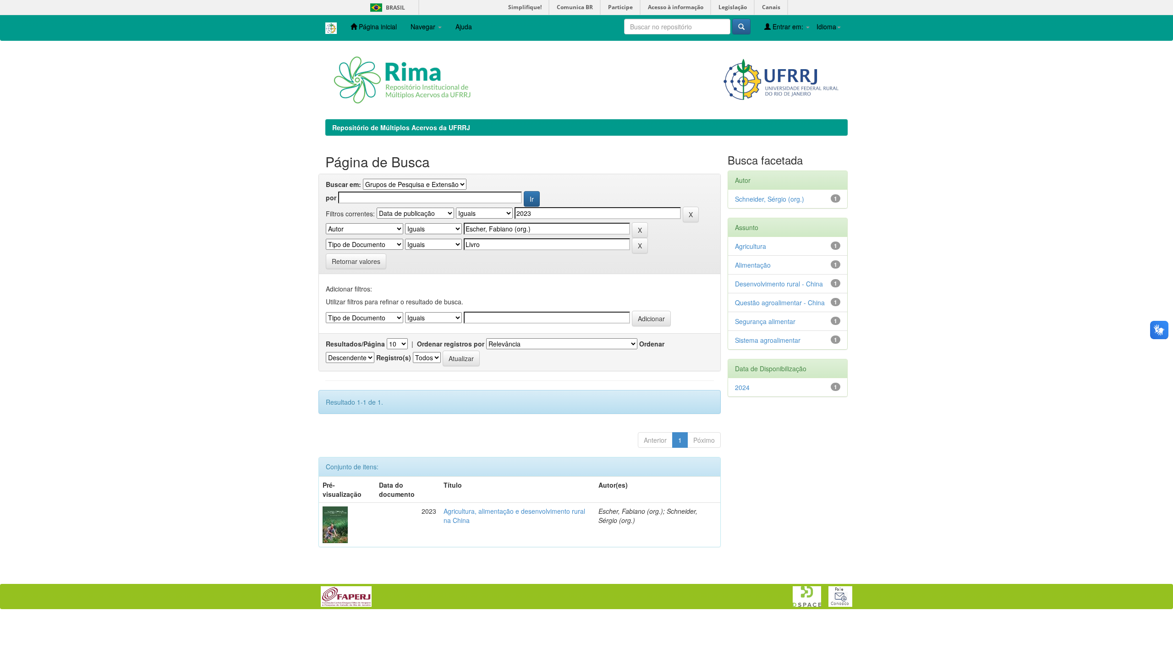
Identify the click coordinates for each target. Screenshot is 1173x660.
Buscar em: (343, 184)
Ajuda (463, 26)
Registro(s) (393, 357)
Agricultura (750, 246)
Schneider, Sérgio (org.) (769, 199)
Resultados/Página (355, 343)
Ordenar (651, 343)
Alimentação (753, 265)
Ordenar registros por (450, 343)
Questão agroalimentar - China (780, 302)
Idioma (826, 26)
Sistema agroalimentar (767, 340)
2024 (742, 387)
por (331, 197)
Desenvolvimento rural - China (779, 283)
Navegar (424, 26)
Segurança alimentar (765, 321)
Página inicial (377, 26)
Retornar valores (356, 261)
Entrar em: (788, 26)
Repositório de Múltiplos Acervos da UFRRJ (401, 127)
